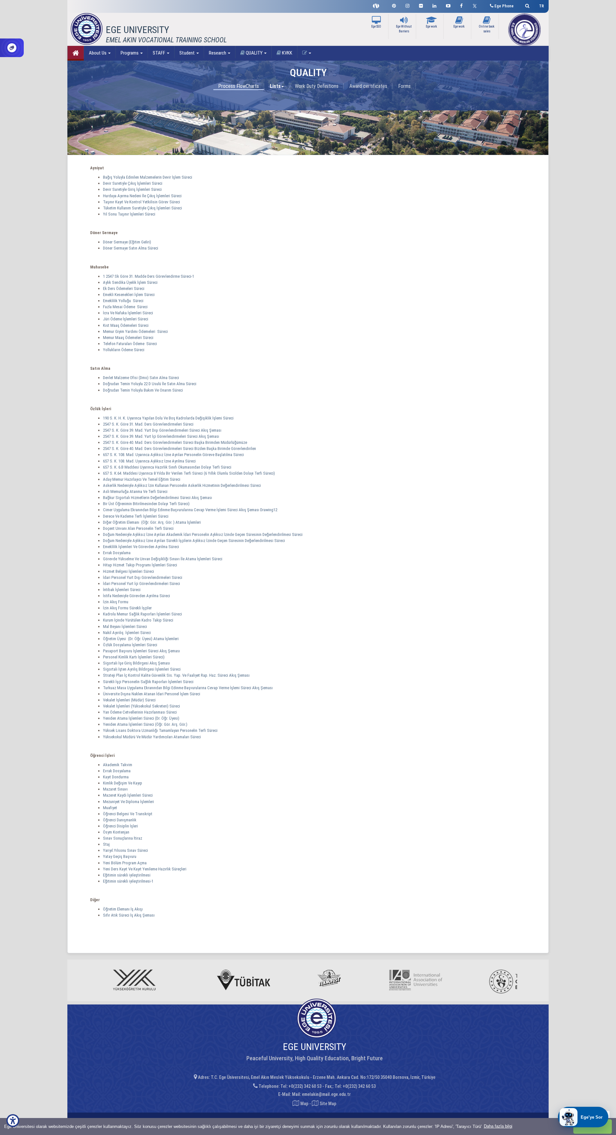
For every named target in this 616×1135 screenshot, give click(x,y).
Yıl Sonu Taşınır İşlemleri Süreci (129, 214)
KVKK (286, 53)
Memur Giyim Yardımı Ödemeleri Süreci (135, 331)
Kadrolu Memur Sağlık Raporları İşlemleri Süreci (143, 614)
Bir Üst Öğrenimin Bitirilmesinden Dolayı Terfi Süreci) (147, 503)
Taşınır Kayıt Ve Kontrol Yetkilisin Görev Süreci (141, 201)
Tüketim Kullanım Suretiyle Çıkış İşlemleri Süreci (142, 208)
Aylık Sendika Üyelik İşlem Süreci (130, 282)
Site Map (327, 1103)
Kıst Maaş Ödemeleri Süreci (126, 325)
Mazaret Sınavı (115, 789)
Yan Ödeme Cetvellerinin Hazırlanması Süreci (140, 712)
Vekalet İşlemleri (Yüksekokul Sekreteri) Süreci (142, 706)
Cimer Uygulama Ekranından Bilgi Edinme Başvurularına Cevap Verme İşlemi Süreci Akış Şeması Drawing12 (190, 509)
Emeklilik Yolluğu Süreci (123, 300)
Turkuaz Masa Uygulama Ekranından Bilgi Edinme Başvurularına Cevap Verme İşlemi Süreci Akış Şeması (188, 687)
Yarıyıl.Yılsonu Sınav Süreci (125, 850)
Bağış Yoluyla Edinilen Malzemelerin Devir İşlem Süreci (147, 177)
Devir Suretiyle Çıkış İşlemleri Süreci (132, 183)
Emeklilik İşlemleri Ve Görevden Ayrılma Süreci (141, 546)
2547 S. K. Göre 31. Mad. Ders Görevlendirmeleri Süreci (148, 424)
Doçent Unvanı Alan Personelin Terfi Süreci (139, 528)
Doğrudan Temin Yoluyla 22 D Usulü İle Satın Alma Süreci (149, 383)
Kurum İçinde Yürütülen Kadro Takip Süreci (138, 620)
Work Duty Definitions (316, 86)
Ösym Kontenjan (116, 832)
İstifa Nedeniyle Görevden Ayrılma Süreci (137, 595)
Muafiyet (110, 807)
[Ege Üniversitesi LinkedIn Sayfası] (434, 5)
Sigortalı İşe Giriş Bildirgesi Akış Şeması (136, 663)
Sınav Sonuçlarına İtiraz (122, 838)
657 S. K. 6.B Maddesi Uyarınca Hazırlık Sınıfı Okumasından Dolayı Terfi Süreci (167, 467)
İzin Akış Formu (115, 601)
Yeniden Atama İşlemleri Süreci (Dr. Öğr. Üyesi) (141, 718)
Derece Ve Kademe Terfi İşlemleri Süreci (136, 516)
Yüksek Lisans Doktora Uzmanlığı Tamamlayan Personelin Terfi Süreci (160, 730)
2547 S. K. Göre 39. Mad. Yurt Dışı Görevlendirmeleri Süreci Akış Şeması (162, 430)
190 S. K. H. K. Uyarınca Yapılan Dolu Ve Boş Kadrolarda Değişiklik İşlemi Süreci (169, 418)
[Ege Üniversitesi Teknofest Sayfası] (377, 5)
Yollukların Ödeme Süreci (123, 349)
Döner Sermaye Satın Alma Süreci (130, 248)
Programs (130, 53)
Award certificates (368, 86)
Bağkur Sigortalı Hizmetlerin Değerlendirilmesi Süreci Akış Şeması (157, 497)
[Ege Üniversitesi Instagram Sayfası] (407, 5)
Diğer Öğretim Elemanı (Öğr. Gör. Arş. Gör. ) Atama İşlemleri (152, 522)
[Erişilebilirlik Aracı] (12, 1120)
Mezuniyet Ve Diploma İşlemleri (128, 801)
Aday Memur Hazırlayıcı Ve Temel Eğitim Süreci (142, 479)
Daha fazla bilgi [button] (498, 1126)
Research (218, 53)
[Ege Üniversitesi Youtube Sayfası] (448, 5)
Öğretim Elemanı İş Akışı (123, 909)
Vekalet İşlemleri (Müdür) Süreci (130, 700)
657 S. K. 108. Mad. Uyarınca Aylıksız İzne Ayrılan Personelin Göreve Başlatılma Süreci (174, 454)
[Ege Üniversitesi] (526, 5)
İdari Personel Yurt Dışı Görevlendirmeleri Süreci (143, 577)
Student (187, 53)
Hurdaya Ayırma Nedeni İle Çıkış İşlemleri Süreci (142, 195)
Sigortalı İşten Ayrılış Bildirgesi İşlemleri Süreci (142, 669)
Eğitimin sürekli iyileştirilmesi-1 (128, 881)
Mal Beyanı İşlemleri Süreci (125, 626)
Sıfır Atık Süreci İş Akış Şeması (129, 915)
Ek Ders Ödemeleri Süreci (123, 288)
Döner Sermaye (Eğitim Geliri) (127, 242)
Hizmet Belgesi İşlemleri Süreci (129, 571)
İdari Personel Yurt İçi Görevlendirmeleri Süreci (142, 583)
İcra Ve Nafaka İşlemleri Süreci (128, 312)
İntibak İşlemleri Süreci (122, 589)
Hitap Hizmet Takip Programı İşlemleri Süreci (140, 565)
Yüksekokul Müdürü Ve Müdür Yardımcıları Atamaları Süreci (152, 736)
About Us (98, 53)
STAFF (159, 53)
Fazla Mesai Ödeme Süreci (125, 306)
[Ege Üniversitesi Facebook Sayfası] (461, 5)
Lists (275, 86)
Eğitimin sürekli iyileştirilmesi (126, 875)
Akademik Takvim (117, 764)
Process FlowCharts (238, 86)
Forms (404, 86)
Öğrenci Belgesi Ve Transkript (127, 813)
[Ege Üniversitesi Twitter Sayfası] (476, 5)
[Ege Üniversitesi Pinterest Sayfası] (394, 5)
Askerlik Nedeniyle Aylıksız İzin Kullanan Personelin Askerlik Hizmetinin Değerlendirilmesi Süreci (182, 485)
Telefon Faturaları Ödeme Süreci (130, 343)
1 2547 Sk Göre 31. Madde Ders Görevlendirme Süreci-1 (148, 276)
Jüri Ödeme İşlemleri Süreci (125, 319)
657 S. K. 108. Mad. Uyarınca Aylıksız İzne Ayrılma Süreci (150, 461)
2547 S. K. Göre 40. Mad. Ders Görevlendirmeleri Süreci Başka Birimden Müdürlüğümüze (175, 442)
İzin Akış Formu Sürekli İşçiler (127, 608)
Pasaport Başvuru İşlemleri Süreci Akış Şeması (141, 650)
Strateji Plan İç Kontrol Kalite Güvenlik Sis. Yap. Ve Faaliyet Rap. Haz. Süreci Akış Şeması (176, 675)
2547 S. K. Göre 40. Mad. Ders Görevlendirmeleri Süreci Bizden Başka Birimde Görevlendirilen (180, 448)
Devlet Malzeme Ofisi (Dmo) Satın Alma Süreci (141, 377)
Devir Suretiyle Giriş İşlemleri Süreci (132, 189)
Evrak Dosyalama (117, 552)
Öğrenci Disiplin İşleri (120, 826)
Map (304, 1103)
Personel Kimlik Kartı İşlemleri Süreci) (134, 657)
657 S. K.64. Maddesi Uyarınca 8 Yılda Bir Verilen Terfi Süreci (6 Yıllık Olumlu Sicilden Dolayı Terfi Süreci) (189, 473)
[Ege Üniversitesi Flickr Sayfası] (421, 5)
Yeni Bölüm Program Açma (125, 862)
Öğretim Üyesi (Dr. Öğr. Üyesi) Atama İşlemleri (141, 638)
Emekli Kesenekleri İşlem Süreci (129, 294)
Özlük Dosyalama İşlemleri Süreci (130, 644)
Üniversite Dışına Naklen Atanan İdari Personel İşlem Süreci (152, 693)
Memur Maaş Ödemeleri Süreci (128, 337)
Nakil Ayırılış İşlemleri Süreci (127, 632)
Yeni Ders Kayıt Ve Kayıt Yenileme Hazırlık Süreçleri (144, 869)
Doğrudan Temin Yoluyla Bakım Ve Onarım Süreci (143, 390)
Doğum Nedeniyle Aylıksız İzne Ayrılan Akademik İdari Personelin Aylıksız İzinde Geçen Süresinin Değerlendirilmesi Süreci (203, 534)
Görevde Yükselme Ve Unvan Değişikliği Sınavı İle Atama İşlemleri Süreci (163, 558)
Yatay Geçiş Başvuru (119, 856)
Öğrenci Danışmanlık (119, 819)
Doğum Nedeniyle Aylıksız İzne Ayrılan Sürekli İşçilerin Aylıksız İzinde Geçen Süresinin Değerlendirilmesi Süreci (194, 540)
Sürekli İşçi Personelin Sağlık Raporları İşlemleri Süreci (148, 681)
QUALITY (254, 53)
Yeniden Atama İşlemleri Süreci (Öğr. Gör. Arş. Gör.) (145, 724)
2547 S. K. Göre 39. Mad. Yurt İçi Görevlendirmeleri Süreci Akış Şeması (161, 436)
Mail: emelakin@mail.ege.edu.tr (321, 1094)
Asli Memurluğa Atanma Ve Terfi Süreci (135, 491)
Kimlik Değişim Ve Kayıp (122, 783)
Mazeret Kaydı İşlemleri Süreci (128, 795)
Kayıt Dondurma (116, 777)
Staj (106, 844)
